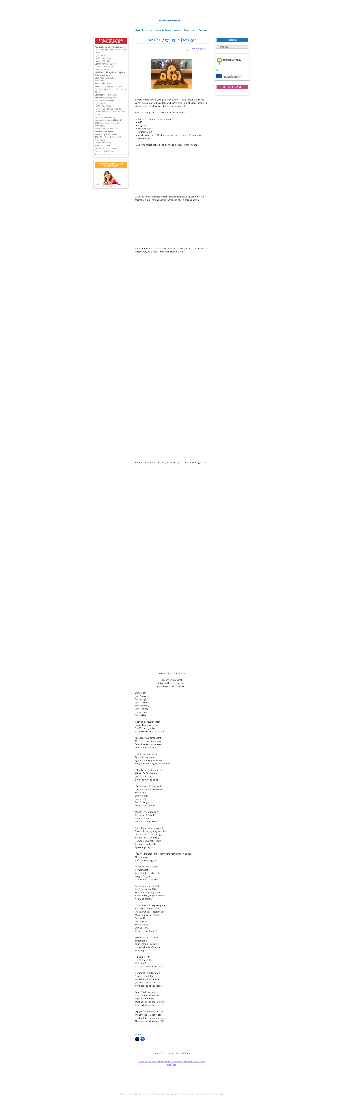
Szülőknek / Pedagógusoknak (164, 1093)
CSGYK (242, 21)
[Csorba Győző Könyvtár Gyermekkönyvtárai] (155, 14)
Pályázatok (147, 30)
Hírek (137, 30)
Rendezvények (190, 30)
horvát (228, 8)
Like (228, 21)
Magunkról (101, 19)
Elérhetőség (188, 1093)
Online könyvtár (129, 19)
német (232, 8)
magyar (239, 8)
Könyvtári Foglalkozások (167, 30)
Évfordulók (115, 19)
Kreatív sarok (198, 49)
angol (235, 9)
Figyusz (202, 30)
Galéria (212, 19)
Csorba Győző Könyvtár (210, 1093)
